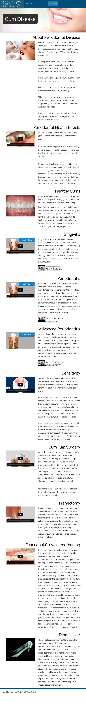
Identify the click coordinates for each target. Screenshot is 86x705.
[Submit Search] (44, 3)
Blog (34, 691)
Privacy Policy (28, 691)
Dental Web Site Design (16, 691)
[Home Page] (11, 4)
